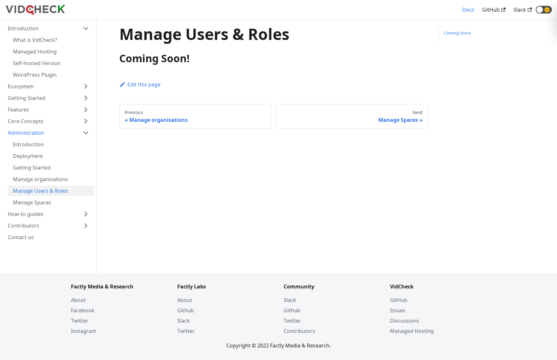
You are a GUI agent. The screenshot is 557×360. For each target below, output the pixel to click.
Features (18, 109)
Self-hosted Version (37, 63)
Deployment (28, 156)
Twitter (79, 320)
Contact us (21, 237)
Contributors (23, 225)
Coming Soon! (457, 33)
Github (185, 310)
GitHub (398, 300)
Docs (468, 9)
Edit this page (144, 84)
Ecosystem (21, 86)
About (78, 300)
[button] (544, 10)
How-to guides (26, 214)
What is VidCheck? (35, 40)
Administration (26, 132)
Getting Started (26, 98)
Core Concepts (26, 121)
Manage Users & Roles (40, 190)
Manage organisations (40, 179)
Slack (183, 320)
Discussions (404, 320)
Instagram (83, 331)
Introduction (23, 28)
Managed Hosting (35, 51)
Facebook (82, 310)
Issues (398, 310)
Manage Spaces (32, 202)
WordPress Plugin (35, 74)
